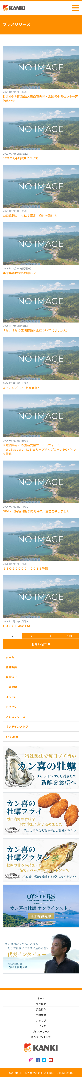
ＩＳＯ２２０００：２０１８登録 (25, 568)
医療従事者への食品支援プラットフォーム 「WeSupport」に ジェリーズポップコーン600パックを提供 (40, 449)
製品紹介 (11, 677)
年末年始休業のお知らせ (19, 273)
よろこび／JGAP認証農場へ (22, 388)
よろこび (11, 697)
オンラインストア (17, 726)
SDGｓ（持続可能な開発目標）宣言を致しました (36, 511)
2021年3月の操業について (20, 158)
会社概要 (11, 667)
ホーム (10, 657)
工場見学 (11, 687)
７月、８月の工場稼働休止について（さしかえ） (36, 330)
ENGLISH (12, 736)
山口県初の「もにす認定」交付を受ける (30, 215)
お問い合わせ (41, 644)
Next (69, 635)
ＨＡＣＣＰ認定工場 (16, 626)
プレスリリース (15, 717)
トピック (11, 707)
